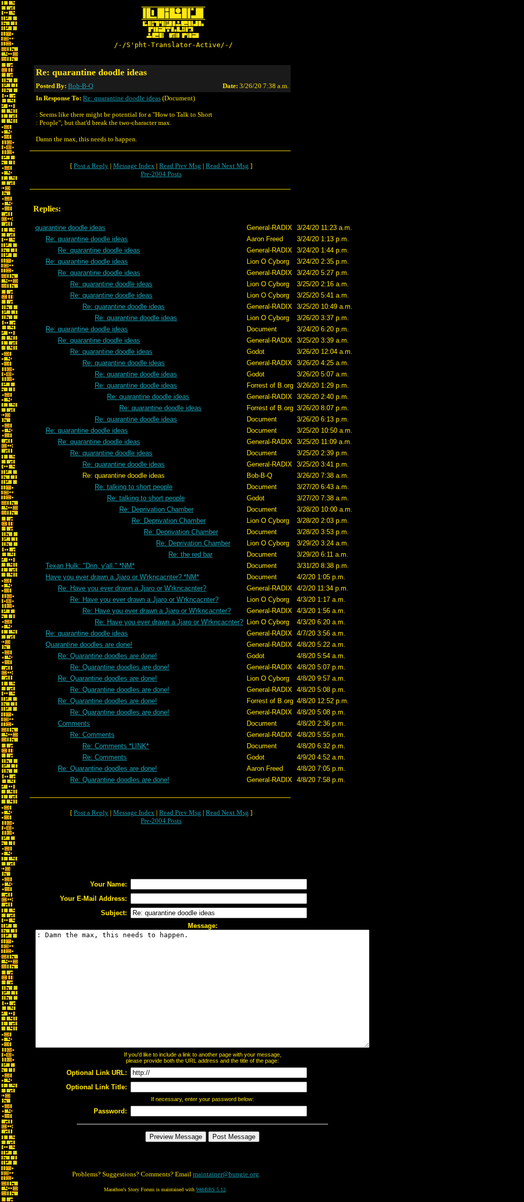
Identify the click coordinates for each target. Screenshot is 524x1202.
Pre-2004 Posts (161, 174)
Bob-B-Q (80, 86)
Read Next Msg (227, 166)
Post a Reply (91, 166)
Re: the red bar (190, 554)
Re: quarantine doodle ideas (122, 98)
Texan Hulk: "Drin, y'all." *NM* (90, 566)
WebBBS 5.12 (211, 1189)
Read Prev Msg (180, 166)
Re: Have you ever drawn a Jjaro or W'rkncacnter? (132, 588)
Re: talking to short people (133, 487)
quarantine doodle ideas (70, 227)
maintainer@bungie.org (226, 1174)
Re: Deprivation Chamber (156, 509)
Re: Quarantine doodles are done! (107, 656)
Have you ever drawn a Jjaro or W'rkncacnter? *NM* (122, 577)
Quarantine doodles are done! (89, 644)
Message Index (134, 166)
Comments (74, 723)
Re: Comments (92, 735)
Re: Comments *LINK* (115, 746)
